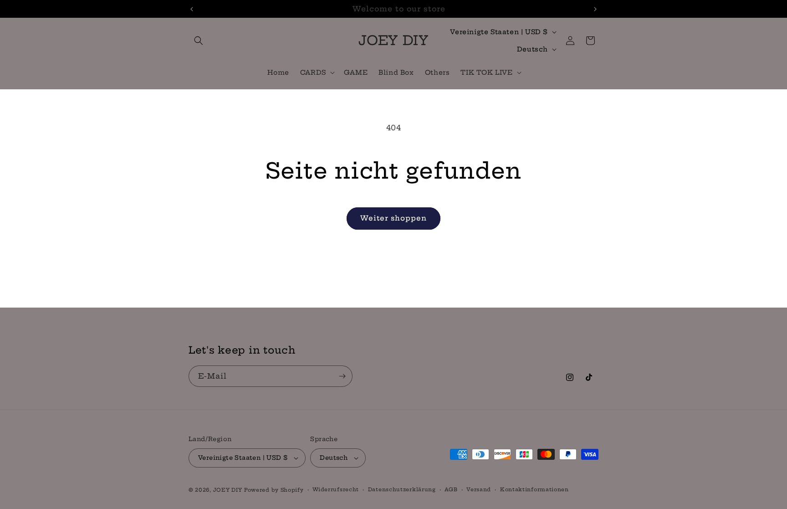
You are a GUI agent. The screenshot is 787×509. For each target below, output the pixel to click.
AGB (451, 489)
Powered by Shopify (274, 490)
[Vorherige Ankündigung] (192, 9)
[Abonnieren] (342, 376)
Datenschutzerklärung (402, 489)
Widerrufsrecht (335, 489)
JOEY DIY (227, 490)
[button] (199, 41)
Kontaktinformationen (534, 489)
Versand (478, 489)
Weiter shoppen (393, 218)
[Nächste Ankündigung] (595, 9)
